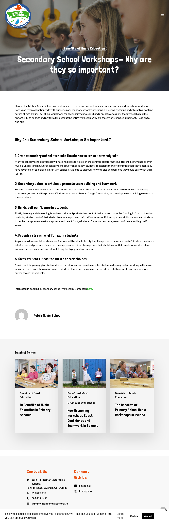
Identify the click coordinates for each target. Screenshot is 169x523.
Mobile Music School (47, 315)
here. (90, 288)
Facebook (85, 485)
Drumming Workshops (81, 402)
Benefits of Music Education (84, 48)
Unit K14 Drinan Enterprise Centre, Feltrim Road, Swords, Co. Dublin (47, 483)
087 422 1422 (39, 498)
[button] (162, 15)
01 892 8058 (39, 492)
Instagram (85, 490)
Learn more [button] (120, 515)
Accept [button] (148, 516)
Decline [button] (134, 516)
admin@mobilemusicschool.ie (50, 503)
